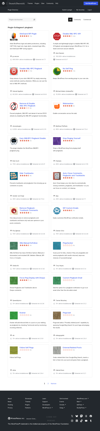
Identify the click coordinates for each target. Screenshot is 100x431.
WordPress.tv (47, 408)
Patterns (28, 408)
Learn (44, 398)
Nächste (53, 383)
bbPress (80, 405)
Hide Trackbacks (26, 173)
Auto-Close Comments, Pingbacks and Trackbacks (74, 174)
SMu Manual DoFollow (29, 243)
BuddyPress (81, 408)
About (10, 398)
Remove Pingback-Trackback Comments (29, 209)
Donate (63, 405)
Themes (27, 401)
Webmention (68, 103)
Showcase (28, 398)
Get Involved (64, 398)
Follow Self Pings (27, 348)
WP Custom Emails (70, 208)
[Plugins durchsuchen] (34, 20)
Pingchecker (68, 243)
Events (62, 401)
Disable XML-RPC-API (72, 34)
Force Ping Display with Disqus (32, 278)
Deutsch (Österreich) (32, 418)
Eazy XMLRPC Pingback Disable (33, 138)
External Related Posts (72, 348)
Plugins (27, 405)
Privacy (10, 408)
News (9, 401)
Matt (79, 401)
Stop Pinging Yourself (71, 138)
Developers (46, 405)
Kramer (23, 313)
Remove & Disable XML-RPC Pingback (27, 104)
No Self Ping (68, 69)
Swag (62, 408)
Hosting (10, 405)
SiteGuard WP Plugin (28, 34)
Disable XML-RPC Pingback (31, 69)
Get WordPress (90, 3)
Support (45, 401)
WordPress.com (83, 398)
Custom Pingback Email (72, 278)
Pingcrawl (67, 313)
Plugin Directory (13, 10)
